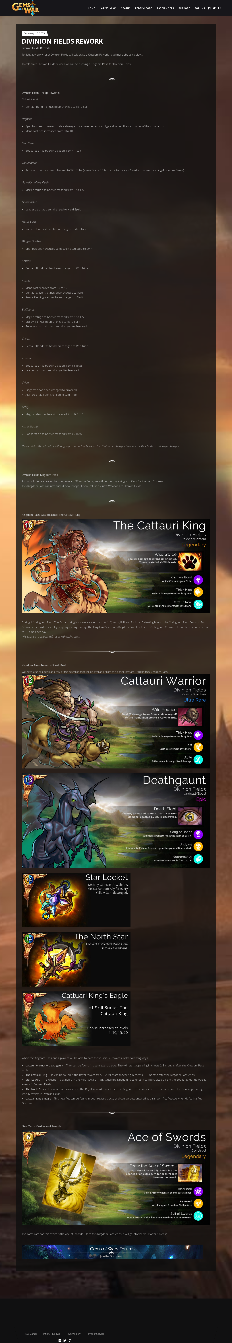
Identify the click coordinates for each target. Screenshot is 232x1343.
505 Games (31, 1333)
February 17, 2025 (34, 33)
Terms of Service (95, 1333)
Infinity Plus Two (51, 1333)
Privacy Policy (73, 1333)
